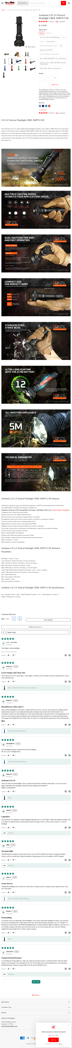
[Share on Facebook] (40, 106)
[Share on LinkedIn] (46, 106)
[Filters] (3, 632)
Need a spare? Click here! (61, 510)
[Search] (63, 3)
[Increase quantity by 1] (55, 77)
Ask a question (48, 620)
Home (3, 10)
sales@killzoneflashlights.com (9, 1026)
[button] (6, 54)
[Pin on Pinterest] (49, 106)
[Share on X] (43, 106)
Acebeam (43, 110)
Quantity (41, 73)
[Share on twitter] (69, 655)
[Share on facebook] (66, 655)
